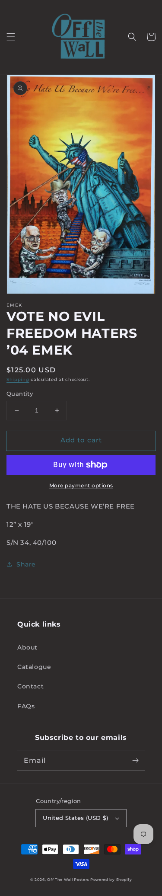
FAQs (26, 706)
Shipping (17, 379)
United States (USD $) (75, 817)
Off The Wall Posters (68, 879)
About (27, 647)
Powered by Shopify (111, 879)
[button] (10, 36)
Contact (30, 686)
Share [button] (26, 564)
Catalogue (34, 667)
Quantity (19, 393)
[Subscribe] (135, 760)
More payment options (81, 485)
